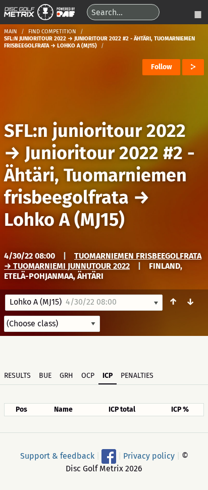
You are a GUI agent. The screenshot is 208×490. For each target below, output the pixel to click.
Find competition (52, 31)
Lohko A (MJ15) (64, 220)
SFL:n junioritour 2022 (95, 131)
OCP (87, 375)
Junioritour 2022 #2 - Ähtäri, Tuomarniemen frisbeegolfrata (99, 175)
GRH (66, 375)
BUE (45, 375)
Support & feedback (57, 456)
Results (17, 375)
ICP (107, 375)
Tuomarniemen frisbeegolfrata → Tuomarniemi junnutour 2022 (102, 261)
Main (10, 31)
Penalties (137, 375)
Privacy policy (149, 456)
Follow (161, 67)
